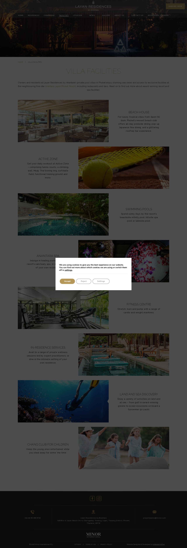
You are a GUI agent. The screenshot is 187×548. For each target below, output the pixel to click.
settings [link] (68, 270)
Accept (67, 281)
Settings (101, 281)
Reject (84, 281)
